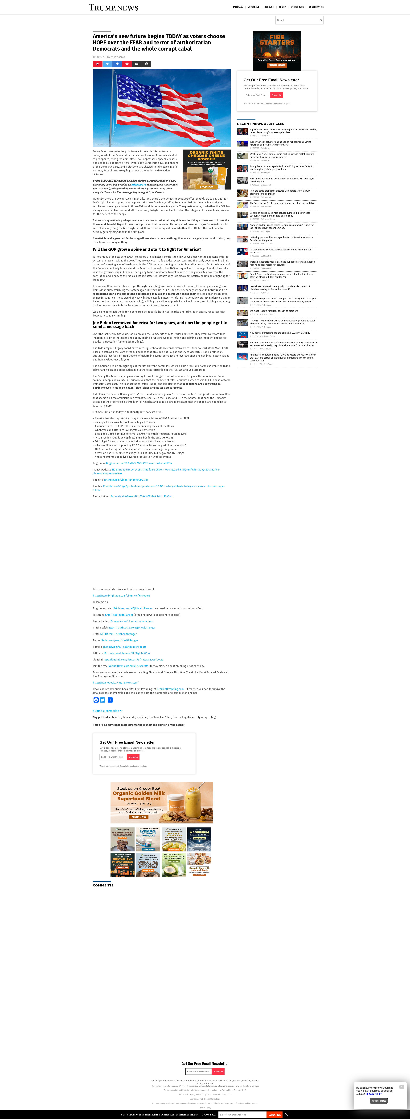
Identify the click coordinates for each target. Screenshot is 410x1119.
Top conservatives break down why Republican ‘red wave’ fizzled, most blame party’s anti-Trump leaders (283, 131)
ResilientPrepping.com (170, 689)
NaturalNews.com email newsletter (128, 666)
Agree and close (379, 1100)
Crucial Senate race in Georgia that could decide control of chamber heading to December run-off (280, 288)
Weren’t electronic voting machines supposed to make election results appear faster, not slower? (282, 263)
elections (141, 717)
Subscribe (274, 1114)
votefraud (253, 7)
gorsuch (269, 7)
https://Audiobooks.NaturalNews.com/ (116, 682)
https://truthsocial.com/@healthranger (131, 627)
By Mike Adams (267, 364)
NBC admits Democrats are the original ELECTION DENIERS (280, 333)
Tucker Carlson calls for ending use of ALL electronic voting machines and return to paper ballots (280, 143)
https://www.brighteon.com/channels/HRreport (121, 595)
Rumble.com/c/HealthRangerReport (124, 646)
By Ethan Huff (266, 185)
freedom (153, 717)
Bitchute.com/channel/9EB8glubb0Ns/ (127, 653)
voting (212, 717)
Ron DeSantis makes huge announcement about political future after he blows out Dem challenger (282, 275)
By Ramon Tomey (268, 336)
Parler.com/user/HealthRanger (119, 640)
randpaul (238, 7)
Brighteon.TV (138, 184)
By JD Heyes (265, 136)
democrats (129, 717)
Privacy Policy (205, 1108)
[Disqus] (162, 930)
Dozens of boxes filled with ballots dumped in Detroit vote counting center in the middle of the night (280, 214)
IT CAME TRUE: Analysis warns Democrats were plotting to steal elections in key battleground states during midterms (282, 322)
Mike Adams (118, 56)
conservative (316, 7)
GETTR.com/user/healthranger (118, 634)
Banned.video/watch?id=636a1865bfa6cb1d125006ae (141, 496)
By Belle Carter (267, 244)
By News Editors (268, 314)
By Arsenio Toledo (268, 219)
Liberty (176, 717)
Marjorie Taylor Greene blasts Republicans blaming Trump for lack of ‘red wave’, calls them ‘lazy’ (282, 226)
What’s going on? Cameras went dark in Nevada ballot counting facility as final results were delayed (282, 155)
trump (282, 7)
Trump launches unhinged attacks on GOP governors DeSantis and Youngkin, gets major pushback (282, 168)
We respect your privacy (188, 1086)
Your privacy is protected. (109, 766)
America (116, 717)
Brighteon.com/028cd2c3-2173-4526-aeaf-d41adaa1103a (139, 463)
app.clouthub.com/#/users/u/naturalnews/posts (134, 659)
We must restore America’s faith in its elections (274, 311)
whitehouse (297, 7)
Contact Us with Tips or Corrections (205, 1099)
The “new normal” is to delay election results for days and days (282, 203)
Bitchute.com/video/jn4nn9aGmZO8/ (126, 479)
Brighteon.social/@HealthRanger (133, 608)
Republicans (189, 717)
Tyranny (202, 717)
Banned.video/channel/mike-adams (131, 621)
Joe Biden (165, 717)
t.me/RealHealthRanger (119, 614)
